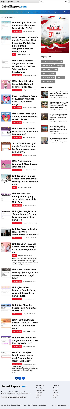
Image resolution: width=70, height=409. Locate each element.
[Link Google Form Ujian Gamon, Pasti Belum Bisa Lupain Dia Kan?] (6, 117)
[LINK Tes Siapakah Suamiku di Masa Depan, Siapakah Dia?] (6, 164)
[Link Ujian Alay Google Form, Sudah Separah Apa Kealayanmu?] (6, 131)
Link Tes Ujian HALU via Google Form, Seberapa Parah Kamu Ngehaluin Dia (24, 248)
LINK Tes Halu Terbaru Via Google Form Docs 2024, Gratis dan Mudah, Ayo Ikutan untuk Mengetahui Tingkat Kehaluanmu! (25, 44)
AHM (60, 62)
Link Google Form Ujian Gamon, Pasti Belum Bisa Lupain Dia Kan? (24, 116)
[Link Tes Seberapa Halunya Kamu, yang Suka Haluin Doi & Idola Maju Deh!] (6, 196)
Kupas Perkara (5, 12)
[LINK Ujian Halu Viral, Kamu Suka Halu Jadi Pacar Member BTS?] (6, 84)
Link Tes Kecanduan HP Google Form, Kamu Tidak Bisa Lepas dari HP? (25, 340)
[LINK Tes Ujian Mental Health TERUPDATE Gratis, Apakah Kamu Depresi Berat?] (6, 323)
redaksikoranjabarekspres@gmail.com (13, 397)
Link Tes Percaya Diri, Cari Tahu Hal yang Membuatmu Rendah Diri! (25, 231)
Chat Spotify (46, 70)
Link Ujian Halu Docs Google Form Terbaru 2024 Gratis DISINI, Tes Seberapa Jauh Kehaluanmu (23, 66)
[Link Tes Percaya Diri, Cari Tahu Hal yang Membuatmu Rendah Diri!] (6, 232)
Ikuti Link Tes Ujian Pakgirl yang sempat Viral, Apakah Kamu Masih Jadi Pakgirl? (22, 356)
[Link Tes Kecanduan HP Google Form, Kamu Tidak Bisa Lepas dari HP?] (6, 340)
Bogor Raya (15, 12)
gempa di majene (48, 77)
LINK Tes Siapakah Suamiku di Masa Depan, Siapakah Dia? (24, 164)
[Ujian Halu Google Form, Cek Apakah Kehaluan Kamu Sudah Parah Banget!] (6, 99)
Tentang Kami (5, 405)
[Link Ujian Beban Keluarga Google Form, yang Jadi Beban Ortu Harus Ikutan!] (6, 290)
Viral (14, 54)
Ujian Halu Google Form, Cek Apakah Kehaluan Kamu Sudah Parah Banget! (24, 100)
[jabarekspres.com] (14, 7)
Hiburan (55, 392)
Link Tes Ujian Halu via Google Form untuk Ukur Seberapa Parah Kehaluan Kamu (25, 180)
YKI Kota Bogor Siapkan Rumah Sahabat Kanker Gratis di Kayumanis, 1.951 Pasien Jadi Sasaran (58, 116)
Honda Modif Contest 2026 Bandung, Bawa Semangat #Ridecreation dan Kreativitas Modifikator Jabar (58, 128)
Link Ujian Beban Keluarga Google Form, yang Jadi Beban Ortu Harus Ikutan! (23, 291)
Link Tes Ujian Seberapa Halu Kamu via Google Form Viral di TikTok (24, 25)
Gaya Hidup (57, 12)
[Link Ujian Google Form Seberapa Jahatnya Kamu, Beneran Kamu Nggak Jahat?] (6, 272)
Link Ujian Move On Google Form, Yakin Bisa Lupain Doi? (24, 308)
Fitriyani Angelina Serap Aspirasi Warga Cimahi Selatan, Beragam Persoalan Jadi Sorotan (59, 93)
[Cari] (66, 1)
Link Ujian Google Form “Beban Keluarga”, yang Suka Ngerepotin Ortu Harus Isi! (24, 215)
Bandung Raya (25, 12)
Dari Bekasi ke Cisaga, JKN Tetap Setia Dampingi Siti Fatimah (59, 139)
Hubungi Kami (15, 405)
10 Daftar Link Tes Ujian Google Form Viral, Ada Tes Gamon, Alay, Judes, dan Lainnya (24, 147)
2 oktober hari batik (49, 62)
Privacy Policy (26, 405)
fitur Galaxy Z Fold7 (49, 74)
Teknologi (66, 12)
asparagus (60, 66)
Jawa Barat (35, 12)
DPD (55, 70)
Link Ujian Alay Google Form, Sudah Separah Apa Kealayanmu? (25, 131)
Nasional (43, 12)
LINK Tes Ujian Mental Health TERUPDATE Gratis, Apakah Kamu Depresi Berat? (25, 324)
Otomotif (55, 390)
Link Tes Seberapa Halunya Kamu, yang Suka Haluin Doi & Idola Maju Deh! (24, 197)
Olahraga (56, 395)
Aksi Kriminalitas (48, 66)
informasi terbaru (48, 81)
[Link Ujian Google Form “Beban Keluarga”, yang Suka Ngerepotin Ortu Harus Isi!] (6, 214)
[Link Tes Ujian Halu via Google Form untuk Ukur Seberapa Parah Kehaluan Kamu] (6, 179)
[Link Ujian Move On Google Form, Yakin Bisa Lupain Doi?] (6, 308)
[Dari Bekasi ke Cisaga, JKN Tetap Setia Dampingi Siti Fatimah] (44, 140)
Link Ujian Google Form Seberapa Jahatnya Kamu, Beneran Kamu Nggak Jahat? (25, 273)
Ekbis (49, 12)
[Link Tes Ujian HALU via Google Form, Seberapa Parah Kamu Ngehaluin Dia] (6, 247)
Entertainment (17, 31)
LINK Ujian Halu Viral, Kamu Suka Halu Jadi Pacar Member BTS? (23, 84)
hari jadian (60, 77)
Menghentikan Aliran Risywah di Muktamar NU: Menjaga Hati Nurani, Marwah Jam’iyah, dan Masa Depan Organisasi (59, 104)
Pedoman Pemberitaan (39, 405)
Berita (14, 187)
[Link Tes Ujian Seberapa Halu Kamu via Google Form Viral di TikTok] (6, 25)
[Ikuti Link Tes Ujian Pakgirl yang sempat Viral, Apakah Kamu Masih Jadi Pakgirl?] (6, 355)
